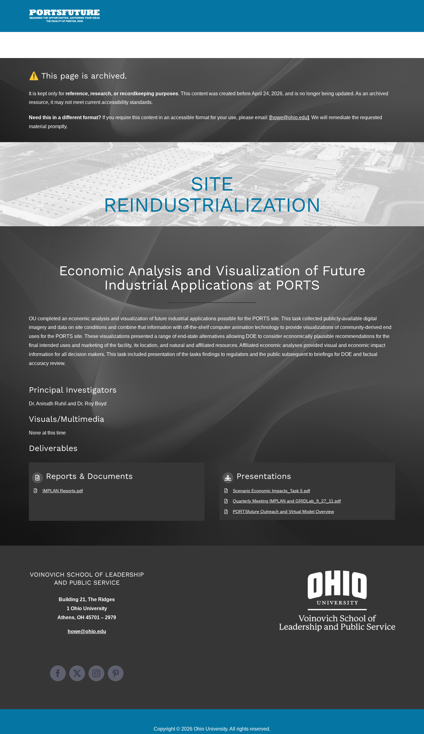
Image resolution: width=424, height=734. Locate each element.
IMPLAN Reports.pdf (63, 490)
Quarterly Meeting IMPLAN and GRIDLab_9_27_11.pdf (287, 500)
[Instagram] (96, 673)
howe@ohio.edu (289, 117)
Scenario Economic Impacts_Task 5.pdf (271, 490)
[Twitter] (77, 673)
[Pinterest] (116, 673)
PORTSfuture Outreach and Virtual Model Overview (283, 511)
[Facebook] (58, 673)
